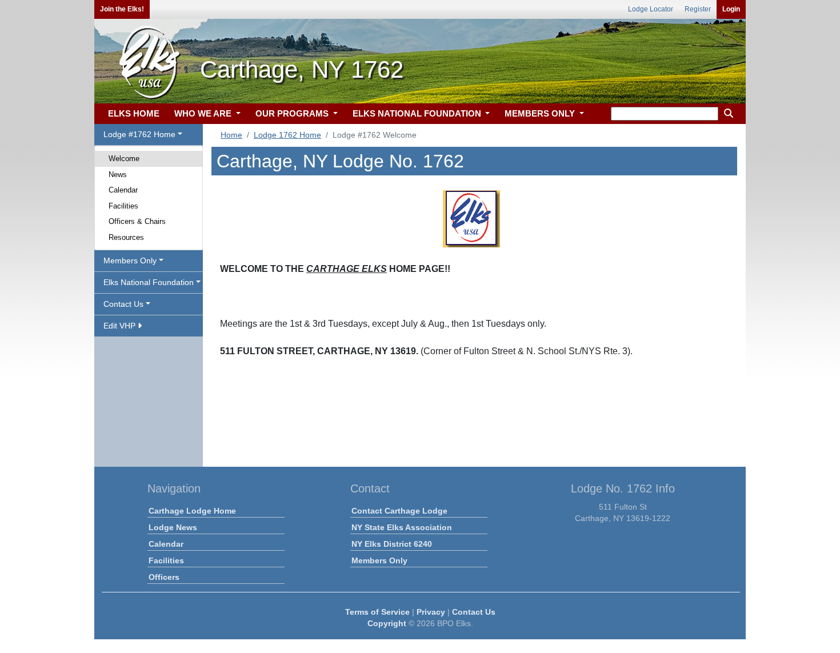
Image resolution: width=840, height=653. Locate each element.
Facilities (123, 206)
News (118, 174)
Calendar (123, 190)
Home (231, 134)
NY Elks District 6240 (391, 543)
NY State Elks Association (401, 527)
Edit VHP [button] (120, 325)
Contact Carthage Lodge (399, 510)
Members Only (379, 560)
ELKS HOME (133, 113)
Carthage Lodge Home (192, 510)
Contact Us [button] (123, 304)
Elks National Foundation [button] (148, 282)
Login (731, 9)
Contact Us (473, 611)
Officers (164, 577)
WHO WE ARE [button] (204, 113)
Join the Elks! (122, 9)
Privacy (431, 611)
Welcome (124, 158)
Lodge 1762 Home (287, 134)
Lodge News (173, 527)
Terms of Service (377, 611)
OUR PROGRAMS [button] (293, 113)
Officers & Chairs (137, 221)
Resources (126, 237)
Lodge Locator (650, 9)
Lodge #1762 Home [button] (139, 134)
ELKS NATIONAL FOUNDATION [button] (418, 113)
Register (698, 9)
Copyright (386, 623)
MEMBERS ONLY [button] (541, 113)
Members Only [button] (130, 260)
